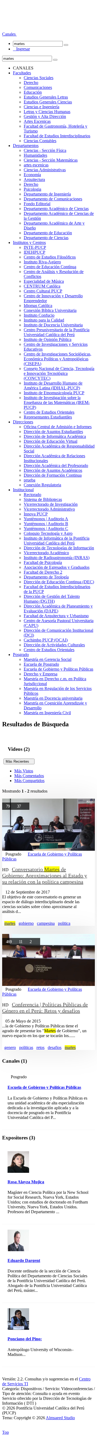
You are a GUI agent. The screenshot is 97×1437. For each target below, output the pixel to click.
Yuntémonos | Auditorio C (46, 528)
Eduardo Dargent (24, 1260)
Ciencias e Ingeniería (41, 106)
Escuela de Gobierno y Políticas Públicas (58, 669)
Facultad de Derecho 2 (43, 572)
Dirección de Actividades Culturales (54, 645)
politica (64, 923)
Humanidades (35, 155)
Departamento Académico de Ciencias (56, 208)
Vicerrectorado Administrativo (49, 509)
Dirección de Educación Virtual (50, 441)
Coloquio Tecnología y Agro (48, 533)
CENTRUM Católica (42, 286)
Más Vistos (23, 771)
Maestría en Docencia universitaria (53, 698)
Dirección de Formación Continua (53, 475)
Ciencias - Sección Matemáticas (51, 160)
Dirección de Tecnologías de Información (59, 548)
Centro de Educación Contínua (50, 266)
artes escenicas (36, 165)
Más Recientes (19, 761)
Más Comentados (29, 775)
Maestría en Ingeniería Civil (47, 712)
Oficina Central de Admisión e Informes (58, 426)
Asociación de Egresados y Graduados (56, 567)
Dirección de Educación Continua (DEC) (59, 582)
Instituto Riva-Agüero (42, 262)
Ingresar (21, 49)
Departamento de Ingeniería (47, 194)
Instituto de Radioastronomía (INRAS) (56, 557)
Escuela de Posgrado (41, 664)
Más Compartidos (29, 780)
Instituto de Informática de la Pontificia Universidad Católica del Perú (56, 540)
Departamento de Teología (46, 577)
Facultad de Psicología (43, 562)
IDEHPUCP (34, 252)
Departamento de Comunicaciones (53, 199)
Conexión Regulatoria (42, 485)
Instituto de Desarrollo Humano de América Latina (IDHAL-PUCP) (53, 385)
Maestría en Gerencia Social (47, 659)
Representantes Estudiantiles (48, 417)
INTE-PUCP (35, 247)
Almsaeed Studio (60, 1417)
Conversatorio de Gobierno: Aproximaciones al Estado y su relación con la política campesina (44, 875)
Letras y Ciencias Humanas (47, 111)
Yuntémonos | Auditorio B (46, 523)
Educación (33, 92)
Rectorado (32, 494)
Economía (32, 174)
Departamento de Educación (48, 233)
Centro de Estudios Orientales (49, 412)
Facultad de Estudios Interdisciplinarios (57, 136)
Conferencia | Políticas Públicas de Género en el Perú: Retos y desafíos (45, 1008)
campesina (46, 923)
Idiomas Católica (38, 305)
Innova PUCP (36, 514)
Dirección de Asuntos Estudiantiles (53, 431)
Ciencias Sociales (38, 77)
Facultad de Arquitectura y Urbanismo (56, 615)
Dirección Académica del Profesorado (56, 465)
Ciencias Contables (40, 140)
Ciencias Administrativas (45, 170)
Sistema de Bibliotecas (43, 499)
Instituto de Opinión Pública (47, 339)
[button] (9, 34)
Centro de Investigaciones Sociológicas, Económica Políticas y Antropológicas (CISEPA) (57, 359)
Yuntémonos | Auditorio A (46, 519)
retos (40, 1047)
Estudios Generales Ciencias (48, 102)
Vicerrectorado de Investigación (51, 504)
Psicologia (32, 189)
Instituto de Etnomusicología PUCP (54, 392)
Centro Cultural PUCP (43, 291)
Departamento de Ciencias (46, 237)
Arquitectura (34, 179)
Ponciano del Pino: (25, 1339)
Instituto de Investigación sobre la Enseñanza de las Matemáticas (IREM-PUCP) (57, 402)
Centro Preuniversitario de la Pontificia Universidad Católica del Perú (56, 332)
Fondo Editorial (37, 203)
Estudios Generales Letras (46, 97)
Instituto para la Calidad (44, 320)
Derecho (31, 82)
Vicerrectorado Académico (46, 552)
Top (5, 1432)
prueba (29, 480)
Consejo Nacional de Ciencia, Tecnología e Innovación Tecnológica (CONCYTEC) (59, 373)
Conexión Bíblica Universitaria (50, 310)
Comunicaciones (38, 87)
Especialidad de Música (44, 281)
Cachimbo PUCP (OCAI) (46, 640)
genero (10, 1047)
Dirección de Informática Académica (55, 436)
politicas (26, 1047)
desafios (54, 1047)
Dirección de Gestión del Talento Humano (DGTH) (52, 599)
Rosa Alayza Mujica (26, 1182)
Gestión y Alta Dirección (45, 116)
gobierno (26, 923)
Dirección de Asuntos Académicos (53, 470)
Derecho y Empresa (40, 674)
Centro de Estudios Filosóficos (50, 257)
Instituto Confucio (39, 315)
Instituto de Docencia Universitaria (53, 325)
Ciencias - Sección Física (45, 150)
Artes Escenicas (37, 121)
